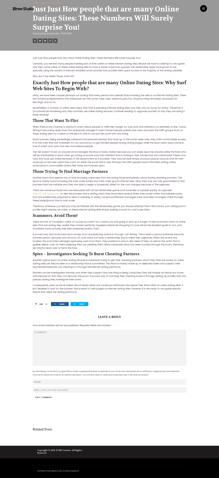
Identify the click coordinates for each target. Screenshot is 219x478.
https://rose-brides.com (46, 193)
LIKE (43, 304)
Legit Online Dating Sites (47, 2)
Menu (203, 8)
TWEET (79, 304)
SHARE (59, 304)
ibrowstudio (53, 33)
